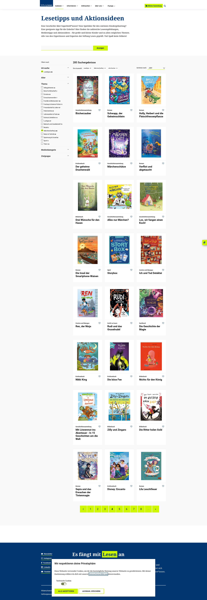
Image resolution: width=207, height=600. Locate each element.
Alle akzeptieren (66, 591)
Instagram (47, 558)
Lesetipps (47, 72)
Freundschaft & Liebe (51, 107)
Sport (45, 141)
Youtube (47, 572)
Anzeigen (100, 48)
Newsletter (47, 554)
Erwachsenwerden (50, 97)
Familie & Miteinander (51, 101)
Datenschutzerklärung (98, 574)
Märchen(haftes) (49, 131)
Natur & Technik (49, 134)
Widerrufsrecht (46, 591)
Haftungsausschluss (49, 594)
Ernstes (46, 94)
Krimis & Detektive (50, 117)
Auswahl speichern (91, 591)
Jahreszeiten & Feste (51, 114)
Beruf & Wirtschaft (50, 91)
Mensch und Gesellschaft (52, 124)
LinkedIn (46, 567)
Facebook (47, 563)
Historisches (48, 111)
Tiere (45, 144)
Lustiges (46, 121)
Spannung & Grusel (50, 137)
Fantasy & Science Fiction (52, 104)
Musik (46, 127)
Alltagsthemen (48, 88)
